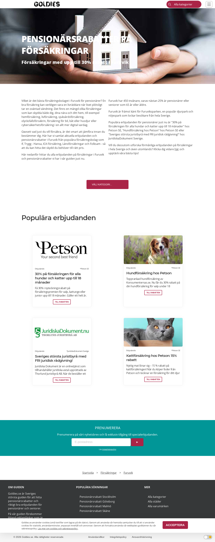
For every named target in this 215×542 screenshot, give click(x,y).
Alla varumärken (158, 506)
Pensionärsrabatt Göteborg (97, 501)
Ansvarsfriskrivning (142, 537)
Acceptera (175, 525)
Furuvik (128, 473)
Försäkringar (109, 473)
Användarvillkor (96, 537)
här (177, 149)
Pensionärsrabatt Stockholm (98, 497)
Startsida (88, 473)
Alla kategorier (157, 497)
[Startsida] (52, 4)
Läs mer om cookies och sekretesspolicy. (58, 528)
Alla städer (154, 501)
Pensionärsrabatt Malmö (95, 506)
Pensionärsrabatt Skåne (95, 511)
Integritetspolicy (109, 449)
